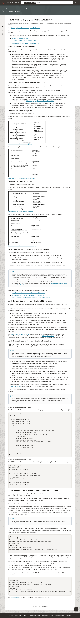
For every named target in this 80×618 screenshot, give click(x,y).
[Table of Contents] (2, 18)
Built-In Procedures (16, 386)
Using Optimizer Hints (48, 336)
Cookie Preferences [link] (59, 615)
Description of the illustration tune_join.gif (20, 144)
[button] (8, 2)
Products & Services (35, 615)
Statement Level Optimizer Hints (20, 334)
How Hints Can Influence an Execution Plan (24, 41)
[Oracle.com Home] (3, 2)
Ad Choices (68, 615)
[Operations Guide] (2, 26)
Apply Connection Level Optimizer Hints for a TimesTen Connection (31, 298)
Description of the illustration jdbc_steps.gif (20, 211)
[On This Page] (77, 18)
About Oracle (18, 615)
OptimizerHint (15, 598)
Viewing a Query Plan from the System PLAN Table (25, 28)
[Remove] (35, 3)
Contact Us (25, 615)
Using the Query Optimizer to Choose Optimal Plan (40, 101)
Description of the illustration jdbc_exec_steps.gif (22, 246)
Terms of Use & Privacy (47, 615)
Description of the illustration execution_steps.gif (22, 178)
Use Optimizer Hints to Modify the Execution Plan (25, 43)
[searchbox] (54, 2)
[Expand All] (2, 22)
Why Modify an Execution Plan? (20, 38)
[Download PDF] (2, 30)
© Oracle (11, 615)
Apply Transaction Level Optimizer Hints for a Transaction (28, 295)
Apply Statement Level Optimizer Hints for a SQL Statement (28, 293)
